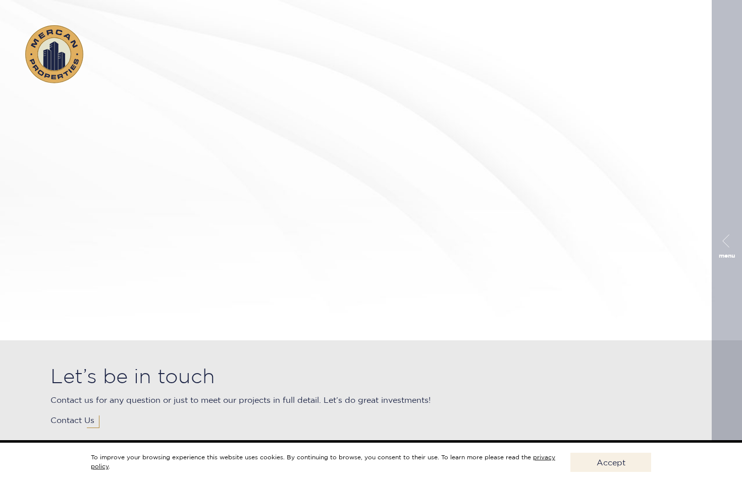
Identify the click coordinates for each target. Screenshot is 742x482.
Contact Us (72, 420)
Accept (611, 462)
